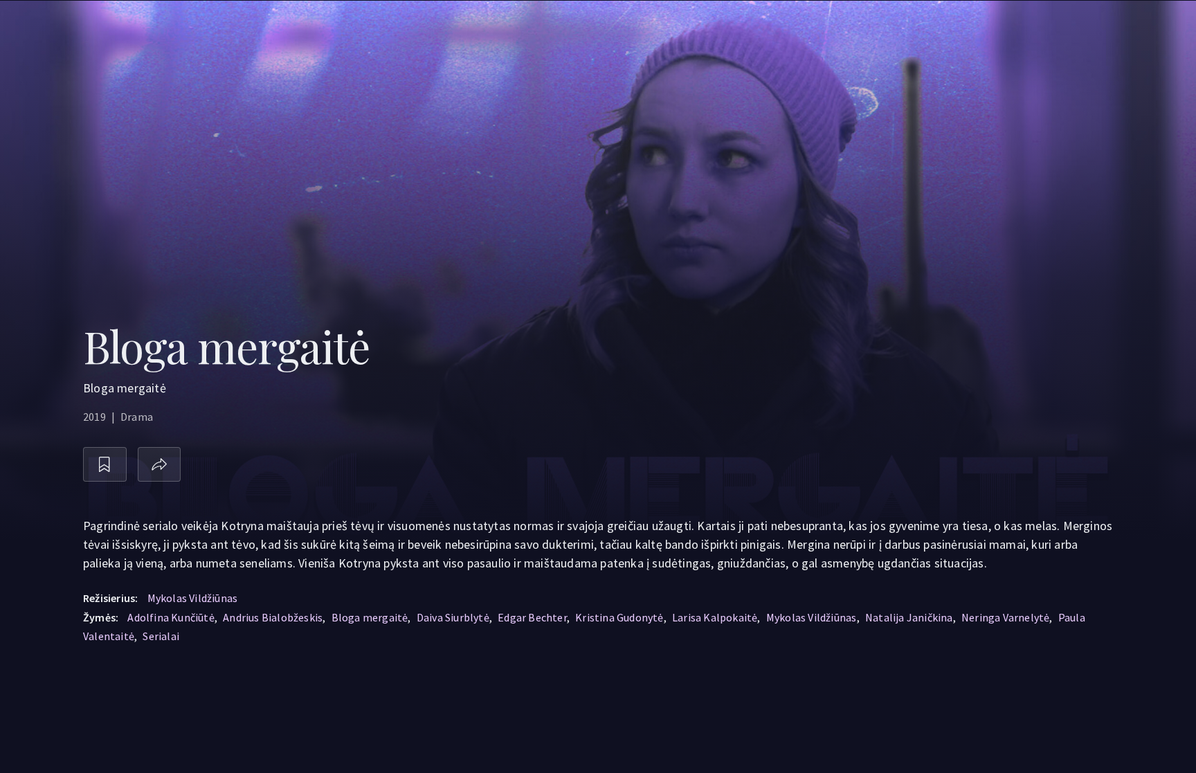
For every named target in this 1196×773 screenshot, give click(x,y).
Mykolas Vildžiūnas (192, 598)
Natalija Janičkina (909, 617)
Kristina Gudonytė (619, 617)
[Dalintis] (159, 464)
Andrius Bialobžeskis (273, 617)
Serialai (161, 636)
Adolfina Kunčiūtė (170, 617)
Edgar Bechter (532, 617)
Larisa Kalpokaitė (714, 617)
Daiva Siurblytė (453, 617)
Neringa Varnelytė (1005, 617)
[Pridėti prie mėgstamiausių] (105, 464)
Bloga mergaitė (370, 617)
